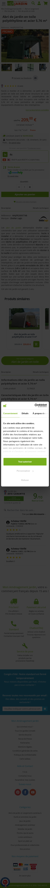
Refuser (25, 480)
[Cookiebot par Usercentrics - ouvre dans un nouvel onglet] (35, 405)
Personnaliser (23, 471)
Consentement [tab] (10, 413)
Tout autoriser (25, 461)
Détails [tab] (25, 413)
